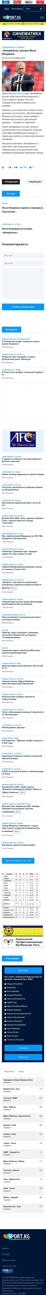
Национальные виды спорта (13, 615)
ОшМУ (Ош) (12, 1002)
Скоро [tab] (21, 1071)
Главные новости (9, 339)
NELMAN (22, 1294)
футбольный (18, 93)
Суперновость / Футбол (11, 224)
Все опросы (23, 970)
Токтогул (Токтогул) (15, 1040)
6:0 (41, 1116)
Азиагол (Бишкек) (14, 1021)
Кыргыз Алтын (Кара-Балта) (19, 1014)
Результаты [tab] (9, 1071)
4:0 (41, 1107)
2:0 (41, 1188)
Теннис (18, 370)
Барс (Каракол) (13, 1028)
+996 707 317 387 (9, 1266)
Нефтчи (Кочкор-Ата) (16, 999)
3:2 (41, 1170)
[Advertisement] (23, 406)
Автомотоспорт (23, 339)
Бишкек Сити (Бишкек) (16, 1025)
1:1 (41, 1152)
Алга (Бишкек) (13, 991)
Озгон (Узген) (13, 1032)
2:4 (41, 1134)
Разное (18, 472)
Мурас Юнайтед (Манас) (17, 1006)
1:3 (41, 1089)
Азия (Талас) (12, 1036)
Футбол (20, 354)
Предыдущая (11, 182)
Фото (13, 588)
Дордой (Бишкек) (14, 995)
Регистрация (16, 9)
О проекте (6, 1254)
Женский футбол (24, 804)
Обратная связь (8, 1260)
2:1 (41, 1098)
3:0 (41, 1197)
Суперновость (8, 370)
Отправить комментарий (23, 307)
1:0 (41, 1143)
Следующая (34, 182)
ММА (19, 663)
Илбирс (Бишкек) (14, 1010)
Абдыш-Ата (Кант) (15, 984)
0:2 (41, 1125)
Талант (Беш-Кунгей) (16, 1017)
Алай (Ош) (11, 988)
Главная (5, 1248)
